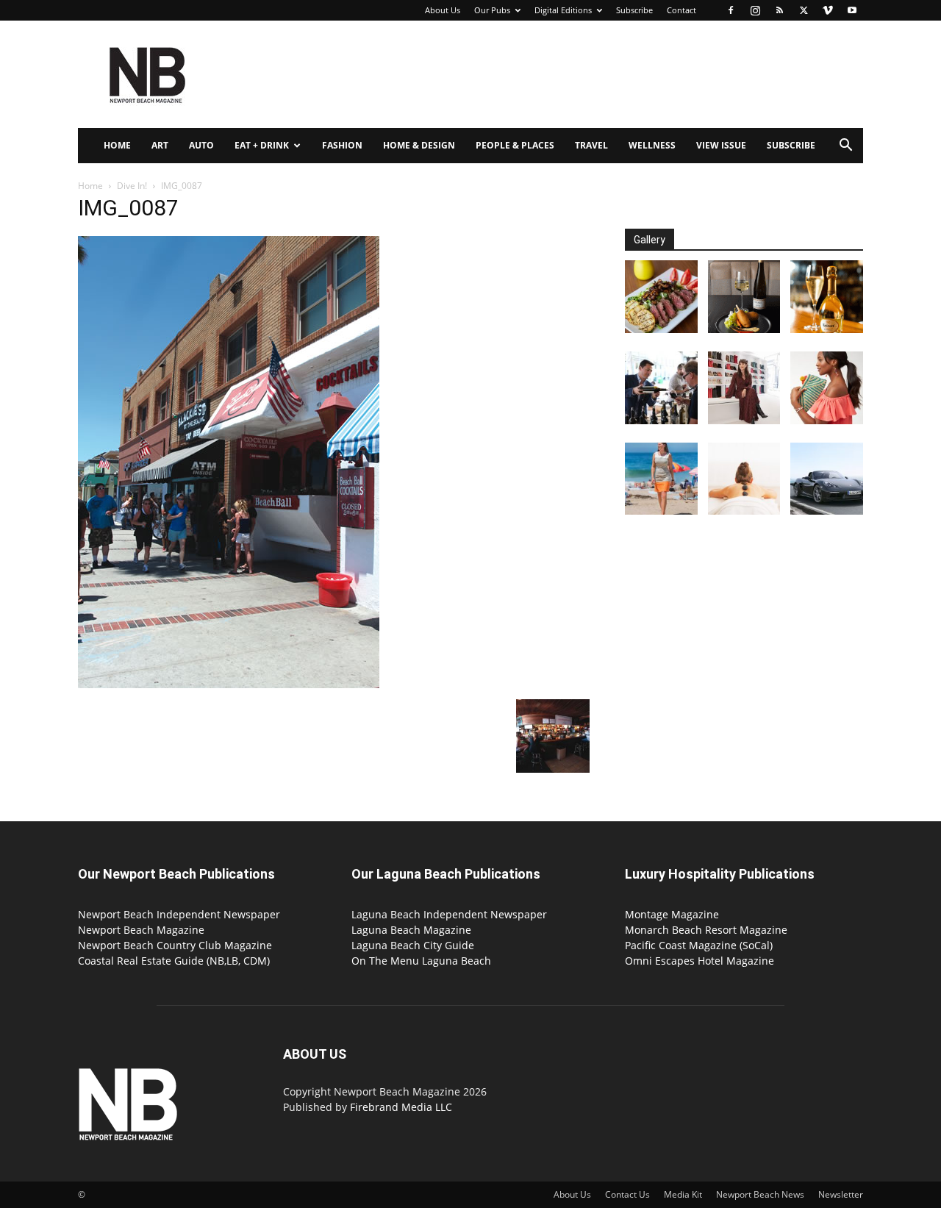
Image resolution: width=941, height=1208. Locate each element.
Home (117, 145)
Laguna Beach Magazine (411, 930)
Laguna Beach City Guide (412, 945)
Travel (591, 145)
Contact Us (627, 1194)
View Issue (721, 145)
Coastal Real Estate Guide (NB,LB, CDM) (174, 961)
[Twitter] (803, 10)
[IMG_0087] (228, 684)
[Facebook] (731, 10)
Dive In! (132, 185)
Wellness (652, 145)
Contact (681, 9)
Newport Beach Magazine (141, 930)
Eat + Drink (262, 145)
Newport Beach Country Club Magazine (175, 945)
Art (159, 145)
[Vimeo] (828, 10)
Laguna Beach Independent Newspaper (449, 914)
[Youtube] (852, 10)
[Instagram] (755, 10)
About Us (442, 9)
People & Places (515, 145)
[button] (845, 147)
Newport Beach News (760, 1194)
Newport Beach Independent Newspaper (179, 914)
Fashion (342, 145)
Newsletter (840, 1194)
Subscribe (634, 9)
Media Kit (683, 1194)
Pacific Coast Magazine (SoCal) (699, 945)
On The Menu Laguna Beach (421, 961)
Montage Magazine (672, 914)
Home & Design (419, 145)
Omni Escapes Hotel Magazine (699, 961)
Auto (201, 145)
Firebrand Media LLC (401, 1107)
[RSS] (779, 10)
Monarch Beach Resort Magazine (706, 930)
